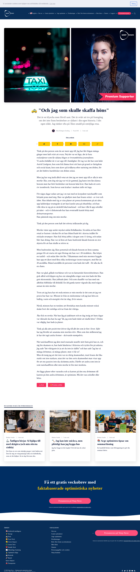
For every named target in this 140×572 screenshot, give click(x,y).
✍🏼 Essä (41, 385)
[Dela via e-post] (84, 144)
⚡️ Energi (9, 534)
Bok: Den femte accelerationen (86, 13)
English (33, 13)
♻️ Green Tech (10, 544)
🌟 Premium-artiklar (56, 385)
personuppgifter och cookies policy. (84, 507)
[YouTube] (132, 571)
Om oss (40, 13)
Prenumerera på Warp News (70, 501)
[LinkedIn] (130, 571)
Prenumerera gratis (124, 13)
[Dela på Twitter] (44, 144)
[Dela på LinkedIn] (71, 144)
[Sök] (134, 13)
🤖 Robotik (9, 555)
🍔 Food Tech (10, 539)
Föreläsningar (71, 13)
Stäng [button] (134, 4)
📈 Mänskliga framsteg (13, 550)
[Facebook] (122, 571)
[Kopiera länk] (97, 144)
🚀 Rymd (9, 558)
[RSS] (134, 571)
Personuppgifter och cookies (60, 550)
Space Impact (10, 560)
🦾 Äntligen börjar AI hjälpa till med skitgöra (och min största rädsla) (23, 444)
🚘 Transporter (10, 563)
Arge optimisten (61, 13)
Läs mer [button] (52, 4)
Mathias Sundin (10, 437)
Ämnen (106, 13)
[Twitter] (125, 571)
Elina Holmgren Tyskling (63, 131)
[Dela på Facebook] (57, 144)
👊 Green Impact (11, 542)
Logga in (112, 13)
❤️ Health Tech (11, 547)
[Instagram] (127, 571)
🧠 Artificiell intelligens (13, 531)
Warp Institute (55, 552)
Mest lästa (99, 13)
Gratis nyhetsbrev (49, 13)
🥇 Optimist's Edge (12, 552)
